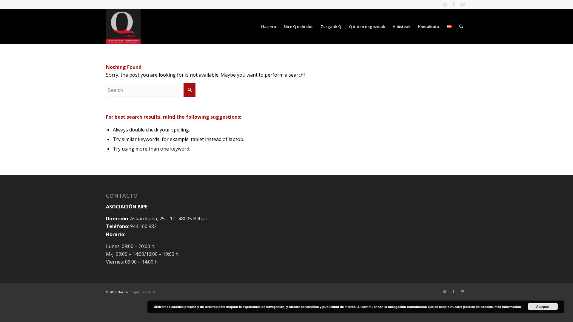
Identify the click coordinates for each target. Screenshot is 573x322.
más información (508, 306)
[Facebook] (453, 4)
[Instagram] (444, 4)
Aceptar (543, 306)
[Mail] (462, 4)
